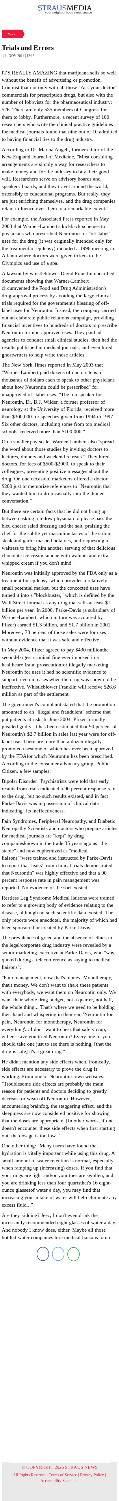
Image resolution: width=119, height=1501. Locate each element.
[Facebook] (43, 1254)
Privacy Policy (92, 1475)
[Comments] (73, 1254)
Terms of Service (63, 1475)
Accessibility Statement (59, 1481)
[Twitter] (58, 1254)
